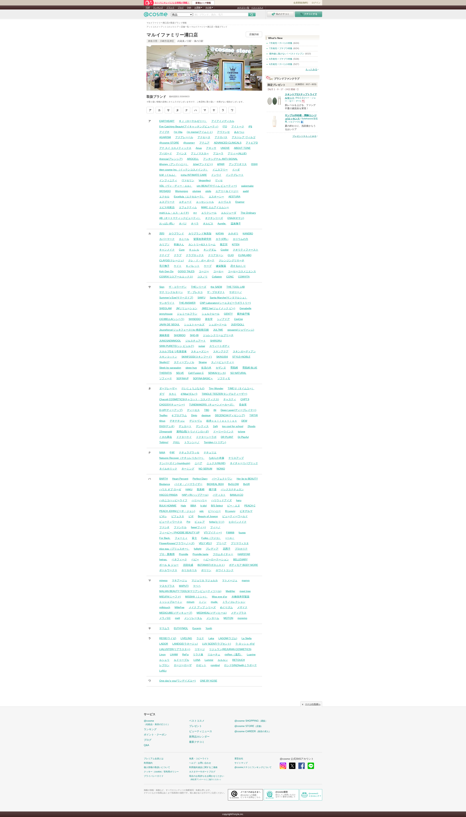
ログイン (316, 2)
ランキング (158, 7)
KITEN (235, 244)
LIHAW (174, 654)
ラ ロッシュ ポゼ (245, 643)
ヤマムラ (164, 628)
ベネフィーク (179, 559)
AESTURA (234, 196)
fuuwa (242, 532)
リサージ (200, 649)
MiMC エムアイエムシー (215, 207)
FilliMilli (230, 532)
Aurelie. (222, 223)
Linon (162, 654)
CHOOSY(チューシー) (172, 404)
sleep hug (191, 367)
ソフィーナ (165, 378)
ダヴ (161, 393)
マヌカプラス (167, 585)
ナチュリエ (210, 452)
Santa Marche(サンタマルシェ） (228, 297)
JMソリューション (186, 308)
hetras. (163, 559)
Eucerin (196, 628)
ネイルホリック (168, 468)
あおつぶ (239, 131)
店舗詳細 (254, 34)
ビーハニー (214, 511)
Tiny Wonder (216, 388)
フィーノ (215, 527)
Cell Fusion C (196, 372)
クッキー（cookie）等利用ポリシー (161, 771)
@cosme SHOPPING (250, 720)
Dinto (194, 415)
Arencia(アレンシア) (171, 158)
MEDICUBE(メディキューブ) (175, 612)
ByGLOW (233, 484)
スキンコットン (168, 356)
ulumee (196, 191)
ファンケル (180, 527)
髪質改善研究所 (202, 239)
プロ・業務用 (167, 554)
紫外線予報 (243, 313)
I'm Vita (178, 131)
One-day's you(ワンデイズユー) (177, 680)
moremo (242, 618)
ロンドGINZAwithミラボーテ (240, 665)
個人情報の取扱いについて (157, 767)
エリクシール (209, 212)
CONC (230, 276)
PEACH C (249, 505)
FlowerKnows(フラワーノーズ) (176, 543)
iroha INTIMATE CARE (194, 174)
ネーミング (187, 468)
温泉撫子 (236, 223)
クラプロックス (195, 255)
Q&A (189, 7)
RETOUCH (238, 659)
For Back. (164, 538)
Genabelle (245, 308)
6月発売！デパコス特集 (280, 64)
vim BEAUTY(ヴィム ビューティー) (217, 185)
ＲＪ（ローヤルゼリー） (193, 121)
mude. (214, 601)
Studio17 (164, 362)
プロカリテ (241, 548)
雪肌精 (234, 367)
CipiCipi (238, 319)
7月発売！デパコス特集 (280, 43)
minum (190, 601)
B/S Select (217, 505)
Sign (161, 286)
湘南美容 (164, 335)
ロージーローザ (183, 665)
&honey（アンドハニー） (173, 164)
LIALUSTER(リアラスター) (174, 649)
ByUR (246, 484)
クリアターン (215, 255)
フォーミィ (181, 538)
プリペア (221, 543)
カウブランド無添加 (199, 233)
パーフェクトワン (222, 478)
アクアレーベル (184, 137)
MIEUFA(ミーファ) (170, 596)
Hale (183, 505)
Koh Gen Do (166, 271)
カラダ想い (222, 239)
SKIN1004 (222, 356)
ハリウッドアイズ (221, 500)
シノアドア (223, 319)
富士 (194, 538)
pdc (202, 511)
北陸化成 (188, 564)
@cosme (157, 722)
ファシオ (164, 527)
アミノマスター (200, 153)
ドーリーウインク (223, 431)
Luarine (251, 654)
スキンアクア (220, 351)
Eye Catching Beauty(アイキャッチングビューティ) (188, 126)
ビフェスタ (177, 516)
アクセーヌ (204, 137)
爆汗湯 (212, 489)
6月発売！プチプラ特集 (280, 59)
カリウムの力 (240, 239)
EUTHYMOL (181, 628)
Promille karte (200, 554)
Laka (211, 638)
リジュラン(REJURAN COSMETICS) (230, 649)
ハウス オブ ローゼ (170, 489)
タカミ (172, 393)
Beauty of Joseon (208, 516)
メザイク (242, 607)
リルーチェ (214, 654)
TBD (206, 410)
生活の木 (206, 367)
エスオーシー (216, 196)
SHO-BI (194, 335)
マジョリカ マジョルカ (204, 580)
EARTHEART (167, 121)
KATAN (220, 233)
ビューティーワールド (235, 516)
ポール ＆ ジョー (169, 564)
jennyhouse (166, 313)
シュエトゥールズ (194, 324)
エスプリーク (167, 201)
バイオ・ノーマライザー (188, 484)
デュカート (185, 426)
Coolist (224, 249)
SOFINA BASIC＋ (203, 378)
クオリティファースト (245, 249)
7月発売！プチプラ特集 (280, 48)
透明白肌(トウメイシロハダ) (192, 431)
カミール (184, 239)
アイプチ (164, 131)
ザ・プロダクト (216, 292)
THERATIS (165, 372)
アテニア (204, 142)
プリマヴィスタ (240, 543)
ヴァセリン (187, 180)
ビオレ (163, 516)
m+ (195, 212)
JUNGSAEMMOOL (170, 340)
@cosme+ (189, 142)
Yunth (209, 628)
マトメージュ (229, 580)
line (311, 766)
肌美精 (200, 489)
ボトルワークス (168, 570)
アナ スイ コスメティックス (175, 148)
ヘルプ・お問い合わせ (200, 763)
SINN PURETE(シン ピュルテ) (176, 346)
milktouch (164, 607)
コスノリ (202, 276)
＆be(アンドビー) (203, 164)
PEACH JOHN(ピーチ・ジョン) (177, 511)
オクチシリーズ (214, 218)
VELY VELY (205, 543)
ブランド (170, 7)
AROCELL (193, 158)
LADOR (163, 643)
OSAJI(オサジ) (235, 218)
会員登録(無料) (300, 2)
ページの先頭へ (312, 704)
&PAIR (220, 164)
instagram (283, 766)
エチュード (185, 201)
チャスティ (229, 399)
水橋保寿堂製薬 (240, 596)
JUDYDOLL (237, 324)
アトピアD (252, 142)
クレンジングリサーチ (231, 260)
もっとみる (311, 69)
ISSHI (254, 164)
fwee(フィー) (198, 527)
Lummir (209, 659)
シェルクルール (211, 313)
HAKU (188, 489)
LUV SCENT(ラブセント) (216, 643)
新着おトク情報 (203, 3)
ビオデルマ (246, 511)
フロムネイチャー (223, 554)
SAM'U (201, 297)
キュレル (194, 249)
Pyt (188, 521)
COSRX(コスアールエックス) (176, 276)
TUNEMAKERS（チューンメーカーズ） (212, 404)
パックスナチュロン (232, 489)
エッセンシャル (205, 201)
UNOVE (225, 148)
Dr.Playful (243, 437)
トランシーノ (192, 442)
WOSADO (165, 191)
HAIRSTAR (244, 554)
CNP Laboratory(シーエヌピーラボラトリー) (225, 302)
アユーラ (218, 153)
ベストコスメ (257, 8)
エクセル (164, 196)
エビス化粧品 (167, 207)
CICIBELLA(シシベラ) (171, 319)
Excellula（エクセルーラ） (189, 196)
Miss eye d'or (219, 596)
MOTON (228, 618)
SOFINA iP (182, 378)
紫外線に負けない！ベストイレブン (286, 53)
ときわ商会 (165, 437)
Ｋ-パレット (193, 265)
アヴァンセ (223, 131)
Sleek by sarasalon (170, 367)
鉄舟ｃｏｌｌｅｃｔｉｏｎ (221, 420)
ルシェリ (164, 659)
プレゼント (195, 726)
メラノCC (165, 618)
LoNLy (163, 670)
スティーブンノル (184, 362)
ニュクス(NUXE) (216, 463)
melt (177, 618)
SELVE (180, 372)
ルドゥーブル (181, 659)
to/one (241, 431)
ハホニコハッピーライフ (173, 500)
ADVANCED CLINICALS (227, 142)
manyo (246, 580)
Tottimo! (163, 442)
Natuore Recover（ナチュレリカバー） (181, 457)
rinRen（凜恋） (233, 654)
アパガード (165, 153)
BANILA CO (236, 494)
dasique (206, 415)
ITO (225, 126)
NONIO (221, 468)
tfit (215, 410)
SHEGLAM (165, 308)
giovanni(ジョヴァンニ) (240, 329)
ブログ (181, 7)
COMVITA (244, 276)
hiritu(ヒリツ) (216, 521)
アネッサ (211, 148)
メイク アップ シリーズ (202, 607)
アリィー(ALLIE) (237, 153)
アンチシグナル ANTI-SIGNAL (220, 158)
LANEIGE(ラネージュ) (185, 643)
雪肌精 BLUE (249, 367)
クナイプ (164, 255)
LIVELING (186, 638)
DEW (244, 420)
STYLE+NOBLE (241, 356)
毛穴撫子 (164, 265)
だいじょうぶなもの (192, 388)
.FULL (176, 442)
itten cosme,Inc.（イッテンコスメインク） (183, 169)
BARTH (163, 478)
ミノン (202, 601)
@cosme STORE (169, 142)
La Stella (247, 638)
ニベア (198, 463)
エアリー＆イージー (227, 191)
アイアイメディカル (222, 121)
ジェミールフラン (187, 313)
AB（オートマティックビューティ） (180, 218)
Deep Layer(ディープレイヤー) (238, 410)
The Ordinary (248, 212)
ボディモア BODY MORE (243, 564)
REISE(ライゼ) (167, 638)
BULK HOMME (167, 505)
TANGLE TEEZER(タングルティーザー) (224, 393)
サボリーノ (235, 292)
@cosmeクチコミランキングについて (253, 767)
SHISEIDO (195, 319)
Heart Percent (180, 478)
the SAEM (216, 286)
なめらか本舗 (216, 457)
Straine (203, 362)
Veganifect (205, 180)
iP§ (250, 126)
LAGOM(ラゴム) (227, 638)
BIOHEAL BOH (215, 484)
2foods (251, 426)
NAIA (162, 452)
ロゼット (201, 665)
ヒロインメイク (237, 521)
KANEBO (248, 233)
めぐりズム (226, 607)
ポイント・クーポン (155, 734)
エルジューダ (228, 212)
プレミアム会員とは (153, 758)
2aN (215, 426)
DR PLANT (227, 437)
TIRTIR (253, 415)
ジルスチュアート (195, 340)
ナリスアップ (236, 457)
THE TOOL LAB (235, 286)
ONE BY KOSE (208, 680)
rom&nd (215, 665)
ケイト (177, 265)
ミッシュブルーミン (170, 601)
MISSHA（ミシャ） (196, 596)
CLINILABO (244, 255)
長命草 (243, 404)
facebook (301, 766)
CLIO (231, 255)
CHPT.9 (244, 399)
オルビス (208, 223)
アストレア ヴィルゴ (243, 137)
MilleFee (179, 607)
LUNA (196, 659)
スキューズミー (200, 351)
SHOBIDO (179, 335)
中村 (172, 452)
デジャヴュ (195, 420)
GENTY (228, 313)
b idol (203, 505)
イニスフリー (220, 169)
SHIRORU (216, 340)
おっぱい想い (167, 223)
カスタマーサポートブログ (202, 771)
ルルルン (223, 659)
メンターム (212, 618)
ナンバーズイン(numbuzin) (174, 463)
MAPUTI (184, 585)
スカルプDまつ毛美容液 (173, 351)
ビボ (190, 516)
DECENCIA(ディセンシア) (230, 415)
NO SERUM (205, 468)
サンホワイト (167, 302)
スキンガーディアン (244, 351)
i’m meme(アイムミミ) (200, 131)
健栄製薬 (221, 265)
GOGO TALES (186, 271)
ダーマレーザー (168, 388)
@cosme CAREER (252, 731)
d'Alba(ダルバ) (189, 393)
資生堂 (209, 319)
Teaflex (163, 415)
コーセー (218, 271)
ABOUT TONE (242, 148)
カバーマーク (167, 239)
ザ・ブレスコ (195, 292)
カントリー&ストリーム (202, 244)
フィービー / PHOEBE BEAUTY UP (179, 532)
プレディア (212, 548)
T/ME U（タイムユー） (241, 388)
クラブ (177, 255)
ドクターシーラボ (206, 437)
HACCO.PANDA (168, 494)
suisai (201, 346)
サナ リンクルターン (171, 292)
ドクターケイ (184, 437)
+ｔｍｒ (229, 538)
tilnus (162, 420)
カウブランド (176, 233)
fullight (197, 548)
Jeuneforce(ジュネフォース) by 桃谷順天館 (184, 329)
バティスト (219, 494)
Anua (199, 148)
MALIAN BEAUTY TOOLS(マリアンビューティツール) (190, 591)
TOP (148, 7)
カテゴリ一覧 (243, 8)
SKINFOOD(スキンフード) (196, 356)
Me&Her (230, 591)
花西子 (226, 548)
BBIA (193, 505)
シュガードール (218, 324)
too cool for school (232, 426)
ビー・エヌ (233, 505)
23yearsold (165, 431)
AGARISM (165, 137)
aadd (246, 191)
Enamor (239, 201)
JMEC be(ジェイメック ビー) (218, 308)
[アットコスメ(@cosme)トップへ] (155, 15)
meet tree (245, 591)
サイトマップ (241, 763)
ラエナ (200, 638)
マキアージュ (179, 580)
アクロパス (221, 137)
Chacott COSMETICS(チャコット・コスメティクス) (189, 399)
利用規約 (148, 763)
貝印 (161, 233)
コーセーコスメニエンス (242, 271)
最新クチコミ (196, 741)
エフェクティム (188, 207)
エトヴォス (224, 201)
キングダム (210, 249)
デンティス (202, 426)
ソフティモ (223, 378)
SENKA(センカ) (217, 372)
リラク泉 (198, 654)
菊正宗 (224, 244)
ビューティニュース (200, 731)
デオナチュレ (177, 420)
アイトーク (237, 126)
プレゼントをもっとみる (304, 136)
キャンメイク (167, 249)
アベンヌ (181, 153)
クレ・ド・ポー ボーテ (201, 260)
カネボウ (233, 233)
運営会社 (238, 758)
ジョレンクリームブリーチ (218, 335)
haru (238, 500)
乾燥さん (179, 244)
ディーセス (193, 410)
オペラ (195, 223)
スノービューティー (222, 362)
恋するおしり (238, 265)
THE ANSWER (187, 302)
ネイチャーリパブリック (244, 463)
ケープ (208, 265)
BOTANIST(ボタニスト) (211, 564)
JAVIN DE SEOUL (169, 324)
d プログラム (179, 415)
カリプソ (164, 244)
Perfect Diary (200, 478)
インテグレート (235, 174)
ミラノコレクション (233, 601)
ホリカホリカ (189, 570)
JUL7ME (218, 329)
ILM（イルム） (167, 174)
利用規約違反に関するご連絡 (203, 767)
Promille (183, 554)
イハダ (236, 169)
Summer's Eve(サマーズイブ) (176, 297)
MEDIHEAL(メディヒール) (212, 612)
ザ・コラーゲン (178, 286)
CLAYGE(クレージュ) (171, 260)
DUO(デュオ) (166, 426)
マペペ (197, 585)
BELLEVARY (240, 559)
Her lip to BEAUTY (247, 478)
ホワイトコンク (225, 570)
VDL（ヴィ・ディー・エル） (175, 185)
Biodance (164, 484)
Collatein (217, 276)
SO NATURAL (238, 372)
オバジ (183, 223)
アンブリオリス (238, 164)
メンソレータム (193, 618)
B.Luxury (230, 511)
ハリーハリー (199, 500)
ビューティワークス (170, 521)
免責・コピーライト (199, 758)
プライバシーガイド (153, 776)
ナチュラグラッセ (189, 452)
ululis (208, 191)
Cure (182, 249)
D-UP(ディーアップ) (171, 410)
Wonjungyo (181, 191)
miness (163, 580)
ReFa (185, 654)
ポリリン (206, 570)
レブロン (164, 665)
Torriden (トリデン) (215, 442)
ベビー (195, 559)
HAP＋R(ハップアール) (195, 494)
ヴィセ (219, 180)
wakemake (247, 185)
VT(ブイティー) (213, 532)
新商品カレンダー (199, 736)
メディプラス (238, 612)
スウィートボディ (219, 346)
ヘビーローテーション (216, 559)
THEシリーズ (198, 286)
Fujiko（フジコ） (211, 538)
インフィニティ (168, 180)
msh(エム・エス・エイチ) (174, 212)
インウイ (216, 174)
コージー (204, 271)
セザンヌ (221, 367)
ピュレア (200, 521)
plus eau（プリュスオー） (174, 548)
